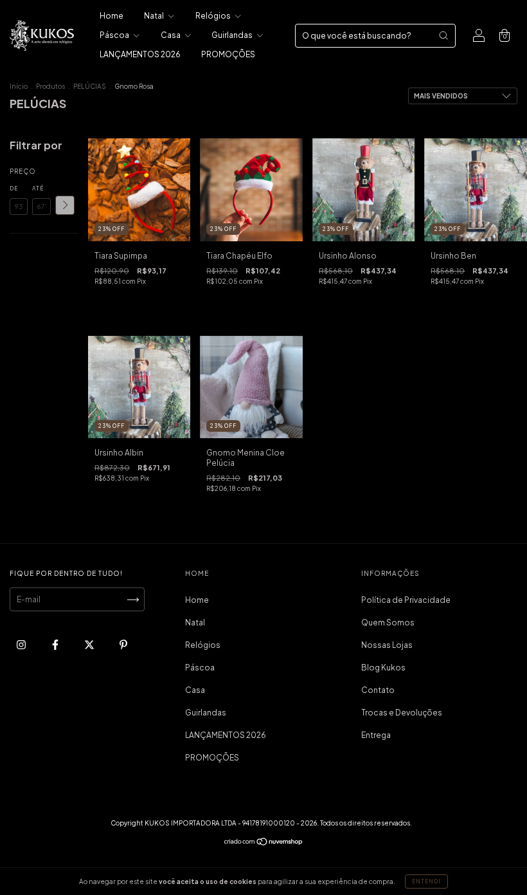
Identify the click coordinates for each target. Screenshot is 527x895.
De (14, 188)
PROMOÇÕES (228, 54)
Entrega (376, 735)
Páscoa (115, 35)
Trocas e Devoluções (401, 712)
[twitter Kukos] (90, 645)
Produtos (50, 86)
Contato (378, 690)
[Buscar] (443, 35)
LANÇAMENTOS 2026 (140, 54)
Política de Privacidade (406, 600)
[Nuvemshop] (264, 843)
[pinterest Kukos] (123, 645)
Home (111, 16)
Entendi (426, 881)
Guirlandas (232, 35)
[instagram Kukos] (22, 645)
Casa (171, 35)
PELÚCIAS (89, 86)
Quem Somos (388, 622)
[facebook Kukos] (56, 645)
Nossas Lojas (387, 645)
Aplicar (65, 205)
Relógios (213, 16)
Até (38, 188)
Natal (154, 16)
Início (19, 86)
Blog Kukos (383, 667)
